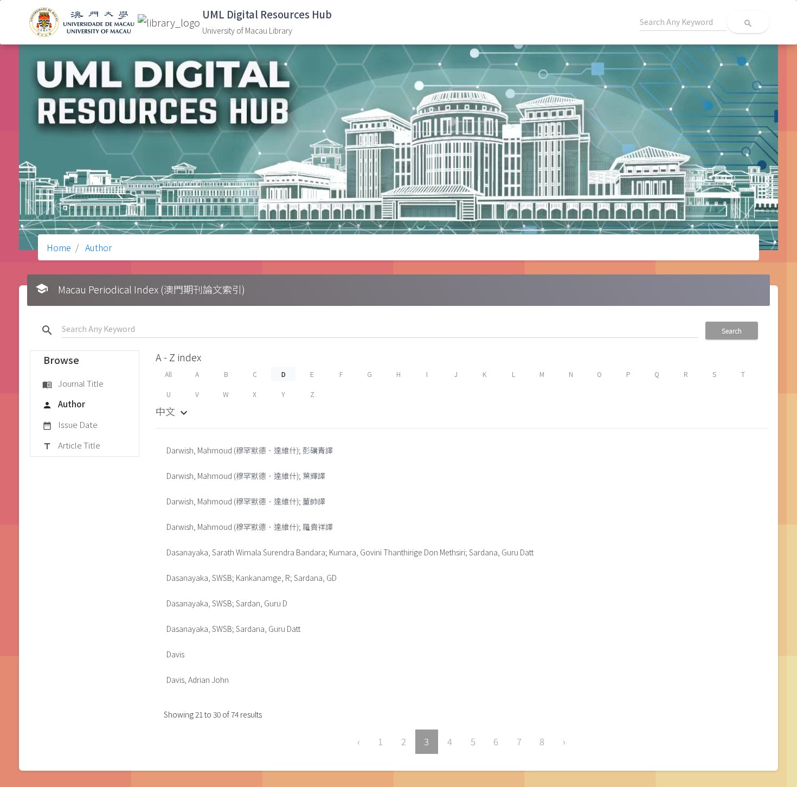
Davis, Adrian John (197, 679)
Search (732, 330)
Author (97, 247)
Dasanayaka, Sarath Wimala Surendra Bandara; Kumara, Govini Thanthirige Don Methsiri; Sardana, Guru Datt (350, 552)
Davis (175, 654)
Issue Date (70, 424)
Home (59, 247)
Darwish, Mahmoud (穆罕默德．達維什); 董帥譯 (245, 501)
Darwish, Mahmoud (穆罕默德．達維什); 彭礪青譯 (249, 450)
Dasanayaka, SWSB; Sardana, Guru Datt (233, 628)
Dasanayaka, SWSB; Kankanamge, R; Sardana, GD (251, 577)
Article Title (71, 445)
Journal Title (73, 383)
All (168, 374)
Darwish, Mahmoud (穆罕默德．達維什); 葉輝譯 (245, 475)
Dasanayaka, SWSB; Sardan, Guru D (226, 603)
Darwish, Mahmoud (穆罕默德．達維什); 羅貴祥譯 (249, 526)
